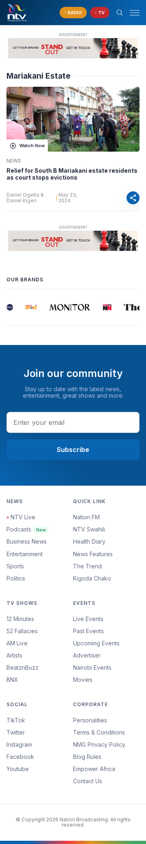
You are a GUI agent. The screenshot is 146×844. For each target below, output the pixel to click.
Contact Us (87, 781)
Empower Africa (94, 768)
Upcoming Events (96, 643)
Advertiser (87, 655)
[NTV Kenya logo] (16, 12)
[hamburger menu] (135, 12)
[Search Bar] (119, 12)
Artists (14, 655)
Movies (82, 679)
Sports (15, 566)
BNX (12, 679)
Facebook (20, 756)
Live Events (88, 618)
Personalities (90, 720)
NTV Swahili (89, 529)
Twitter (15, 732)
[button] (131, 12)
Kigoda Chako (92, 578)
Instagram (19, 744)
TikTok (15, 720)
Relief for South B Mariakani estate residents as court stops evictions (71, 174)
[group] (9, 307)
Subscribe (73, 450)
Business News (26, 541)
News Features (93, 554)
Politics (15, 578)
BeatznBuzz (22, 667)
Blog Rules (87, 756)
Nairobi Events (92, 667)
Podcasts (26, 529)
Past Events (88, 631)
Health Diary (89, 541)
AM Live (17, 643)
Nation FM (86, 517)
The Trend (87, 566)
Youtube (17, 768)
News (13, 161)
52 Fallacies (22, 631)
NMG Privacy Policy (99, 744)
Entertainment (24, 554)
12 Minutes (20, 618)
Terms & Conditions (99, 732)
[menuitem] (106, 667)
